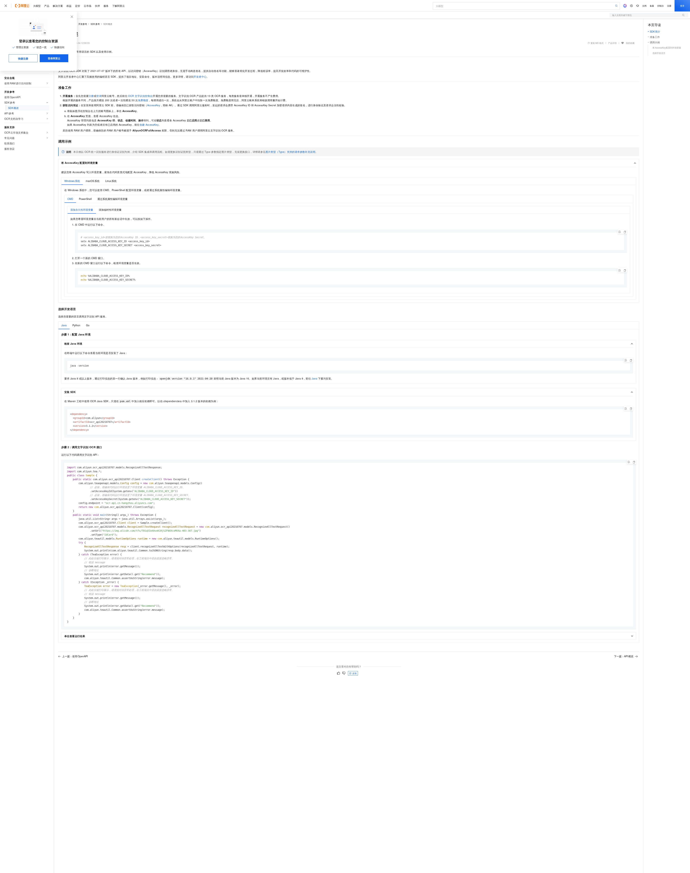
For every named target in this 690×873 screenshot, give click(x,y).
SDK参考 (95, 23)
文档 (644, 5)
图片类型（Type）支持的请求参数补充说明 (290, 152)
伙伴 (97, 6)
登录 (682, 5)
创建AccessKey (149, 124)
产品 (46, 6)
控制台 (660, 5)
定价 (77, 6)
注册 (669, 5)
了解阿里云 (118, 6)
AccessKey (153, 105)
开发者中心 (200, 76)
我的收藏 (630, 42)
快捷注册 (23, 58)
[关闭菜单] (6, 6)
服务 (106, 6)
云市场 (87, 6)
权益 (69, 6)
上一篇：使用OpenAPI (75, 656)
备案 (652, 5)
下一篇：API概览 (623, 656)
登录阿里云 (54, 58)
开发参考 (82, 23)
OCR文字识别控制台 (140, 96)
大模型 (37, 6)
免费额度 (143, 100)
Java (314, 378)
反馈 (354, 673)
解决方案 (58, 6)
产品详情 (612, 42)
